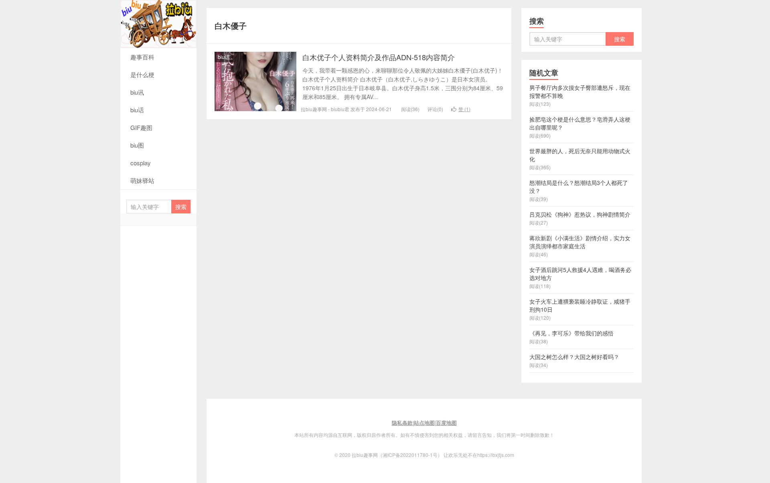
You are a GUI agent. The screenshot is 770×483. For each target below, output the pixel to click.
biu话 (137, 110)
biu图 (137, 145)
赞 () (464, 109)
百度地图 (446, 422)
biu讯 (137, 92)
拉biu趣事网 (158, 24)
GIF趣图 (141, 127)
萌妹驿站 (142, 180)
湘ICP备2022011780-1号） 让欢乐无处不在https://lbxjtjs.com (448, 454)
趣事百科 (142, 57)
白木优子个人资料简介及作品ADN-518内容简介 (378, 57)
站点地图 (424, 422)
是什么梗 (142, 74)
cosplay (140, 162)
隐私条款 (402, 422)
